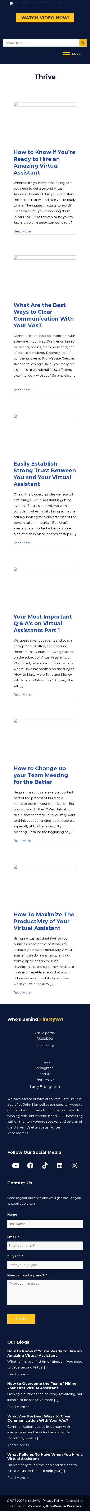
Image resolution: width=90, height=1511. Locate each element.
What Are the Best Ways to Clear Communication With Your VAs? (39, 1418)
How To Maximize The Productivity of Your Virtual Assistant (44, 921)
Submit (21, 1319)
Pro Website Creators (63, 1506)
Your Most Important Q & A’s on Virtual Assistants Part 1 (43, 623)
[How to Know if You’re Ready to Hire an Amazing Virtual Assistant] (45, 123)
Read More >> (18, 1133)
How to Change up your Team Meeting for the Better (41, 775)
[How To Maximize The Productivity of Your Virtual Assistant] (45, 886)
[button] (15, 1165)
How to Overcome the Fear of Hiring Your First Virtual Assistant (41, 1385)
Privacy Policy (52, 1501)
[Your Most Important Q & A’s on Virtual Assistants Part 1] (45, 588)
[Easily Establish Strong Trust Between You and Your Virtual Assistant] (45, 435)
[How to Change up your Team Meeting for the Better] (45, 739)
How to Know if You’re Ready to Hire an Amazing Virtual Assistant (44, 1353)
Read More (22, 231)
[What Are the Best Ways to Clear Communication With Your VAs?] (45, 276)
